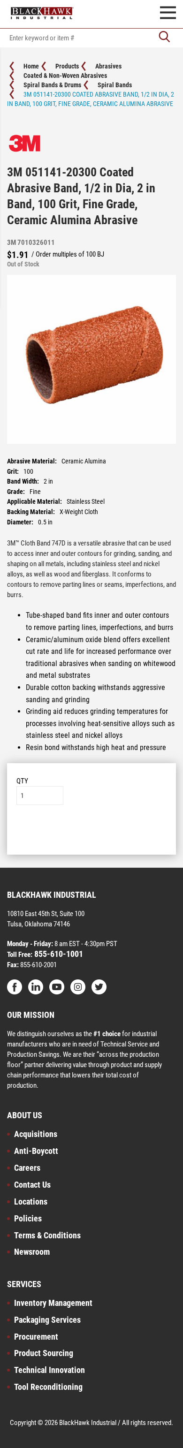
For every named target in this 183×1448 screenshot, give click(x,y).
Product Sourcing (43, 1353)
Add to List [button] (91, 833)
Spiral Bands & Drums (52, 85)
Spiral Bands (115, 85)
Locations (30, 1201)
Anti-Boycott (36, 1151)
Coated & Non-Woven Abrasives (65, 75)
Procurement (36, 1337)
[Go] (164, 38)
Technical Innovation (49, 1370)
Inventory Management (53, 1303)
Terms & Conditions (47, 1235)
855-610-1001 (57, 954)
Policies (28, 1218)
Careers (27, 1168)
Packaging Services (47, 1320)
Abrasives (108, 66)
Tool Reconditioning (48, 1387)
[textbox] (91, 38)
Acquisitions (35, 1134)
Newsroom (32, 1252)
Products (67, 66)
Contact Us (32, 1185)
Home (31, 66)
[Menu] (168, 14)
